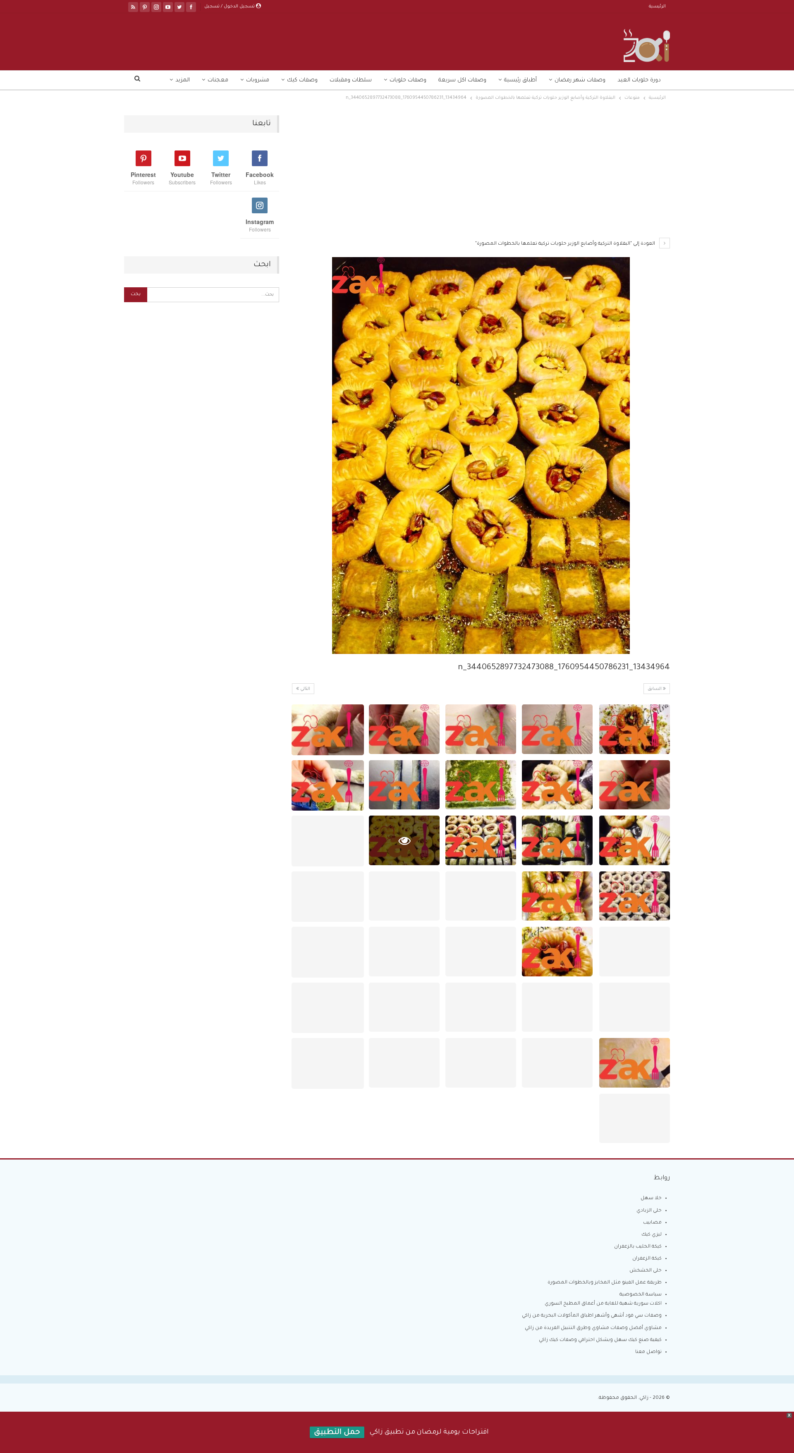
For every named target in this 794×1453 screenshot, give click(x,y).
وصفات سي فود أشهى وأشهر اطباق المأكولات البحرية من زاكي (592, 1316)
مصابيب (652, 1223)
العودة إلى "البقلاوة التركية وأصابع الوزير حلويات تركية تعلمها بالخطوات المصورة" (565, 244)
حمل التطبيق (337, 1433)
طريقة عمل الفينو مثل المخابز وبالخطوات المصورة (605, 1283)
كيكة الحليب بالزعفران (638, 1247)
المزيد (182, 80)
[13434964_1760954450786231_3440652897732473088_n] (634, 729)
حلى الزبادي (649, 1211)
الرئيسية (657, 6)
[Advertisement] (481, 176)
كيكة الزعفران (647, 1259)
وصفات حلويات (408, 80)
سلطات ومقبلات (351, 80)
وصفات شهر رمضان (580, 80)
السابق (655, 689)
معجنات (218, 80)
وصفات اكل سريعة (462, 80)
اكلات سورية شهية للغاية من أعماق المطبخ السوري (603, 1304)
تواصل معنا (648, 1352)
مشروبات (257, 80)
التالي (304, 689)
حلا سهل (651, 1198)
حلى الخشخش (645, 1271)
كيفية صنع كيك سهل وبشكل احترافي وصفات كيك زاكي (600, 1340)
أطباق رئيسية (520, 80)
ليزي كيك (651, 1235)
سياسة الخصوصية (640, 1295)
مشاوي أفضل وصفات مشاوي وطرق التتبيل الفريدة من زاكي (593, 1328)
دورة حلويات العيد (639, 80)
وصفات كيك (302, 80)
